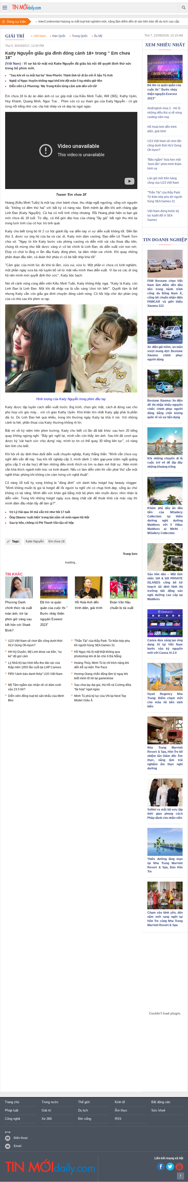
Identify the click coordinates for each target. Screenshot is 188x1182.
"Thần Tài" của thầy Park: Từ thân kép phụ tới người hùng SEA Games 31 (164, 197)
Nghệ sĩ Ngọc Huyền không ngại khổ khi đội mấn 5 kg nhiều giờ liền (55, 81)
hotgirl (102, 483)
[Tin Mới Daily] (26, 7)
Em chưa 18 (56, 541)
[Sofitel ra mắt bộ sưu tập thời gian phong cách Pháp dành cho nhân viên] (165, 805)
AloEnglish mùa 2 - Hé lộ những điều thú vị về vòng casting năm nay (164, 113)
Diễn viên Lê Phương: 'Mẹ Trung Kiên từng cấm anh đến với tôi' (53, 86)
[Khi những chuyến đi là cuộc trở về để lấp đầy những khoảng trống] (165, 454)
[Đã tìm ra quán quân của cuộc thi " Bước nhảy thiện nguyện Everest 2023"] (54, 598)
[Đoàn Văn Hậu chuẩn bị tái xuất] (124, 598)
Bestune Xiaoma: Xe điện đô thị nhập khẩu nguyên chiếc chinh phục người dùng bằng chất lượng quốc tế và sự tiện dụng (165, 409)
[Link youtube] (161, 1169)
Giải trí (14, 36)
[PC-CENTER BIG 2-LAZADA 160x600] (165, 1013)
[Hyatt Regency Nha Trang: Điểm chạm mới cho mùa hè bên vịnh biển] (165, 690)
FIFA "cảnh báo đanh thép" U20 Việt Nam (35, 674)
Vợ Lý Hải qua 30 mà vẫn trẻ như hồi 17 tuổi (39, 512)
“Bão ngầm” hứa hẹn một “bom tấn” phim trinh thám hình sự (164, 164)
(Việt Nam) (13, 63)
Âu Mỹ (98, 36)
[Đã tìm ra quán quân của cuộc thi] (165, 82)
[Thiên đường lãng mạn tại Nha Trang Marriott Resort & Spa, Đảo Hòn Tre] (165, 855)
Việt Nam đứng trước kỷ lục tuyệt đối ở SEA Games (163, 215)
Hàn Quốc (59, 36)
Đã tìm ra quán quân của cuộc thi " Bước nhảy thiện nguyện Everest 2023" (54, 613)
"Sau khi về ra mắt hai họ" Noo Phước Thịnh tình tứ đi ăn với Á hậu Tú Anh (61, 75)
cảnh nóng (22, 283)
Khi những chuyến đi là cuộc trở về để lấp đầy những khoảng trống (165, 462)
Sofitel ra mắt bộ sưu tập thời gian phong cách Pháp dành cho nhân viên (165, 814)
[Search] (183, 7)
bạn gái (132, 213)
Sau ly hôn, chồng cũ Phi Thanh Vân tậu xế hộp (41, 523)
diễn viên (45, 283)
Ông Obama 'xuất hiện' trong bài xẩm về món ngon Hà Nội (49, 517)
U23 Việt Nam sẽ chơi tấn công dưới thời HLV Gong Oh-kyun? (164, 145)
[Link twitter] (170, 1169)
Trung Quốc (80, 36)
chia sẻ (10, 241)
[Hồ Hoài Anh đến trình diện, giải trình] (89, 598)
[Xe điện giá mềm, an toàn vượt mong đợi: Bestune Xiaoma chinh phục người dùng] (165, 343)
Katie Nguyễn (35, 541)
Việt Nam (40, 36)
